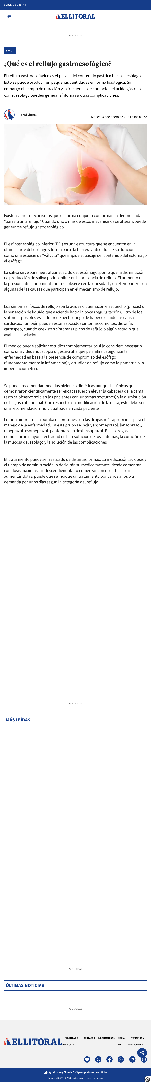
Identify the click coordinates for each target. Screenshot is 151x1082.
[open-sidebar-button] (9, 16)
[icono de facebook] (109, 1059)
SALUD (10, 50)
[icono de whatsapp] (121, 1059)
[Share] (142, 1053)
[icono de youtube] (87, 1059)
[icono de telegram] (132, 1059)
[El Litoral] (75, 16)
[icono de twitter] (98, 1059)
